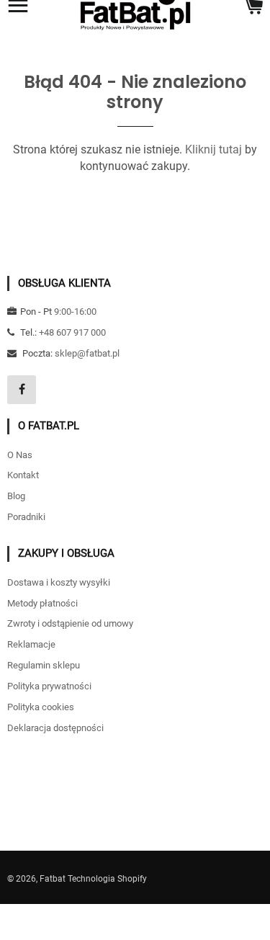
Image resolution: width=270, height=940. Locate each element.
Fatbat (53, 879)
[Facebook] (21, 389)
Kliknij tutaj (213, 149)
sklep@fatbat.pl (87, 353)
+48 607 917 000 (72, 332)
